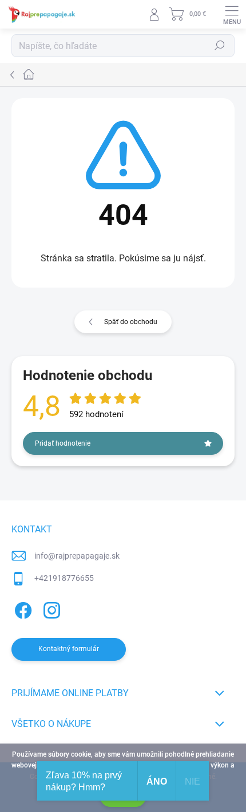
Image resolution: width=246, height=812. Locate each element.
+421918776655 (64, 578)
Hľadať (220, 46)
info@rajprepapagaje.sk (77, 555)
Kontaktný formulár (68, 649)
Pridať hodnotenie (62, 443)
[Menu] (231, 14)
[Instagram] (50, 609)
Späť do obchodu (130, 322)
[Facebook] (21, 609)
